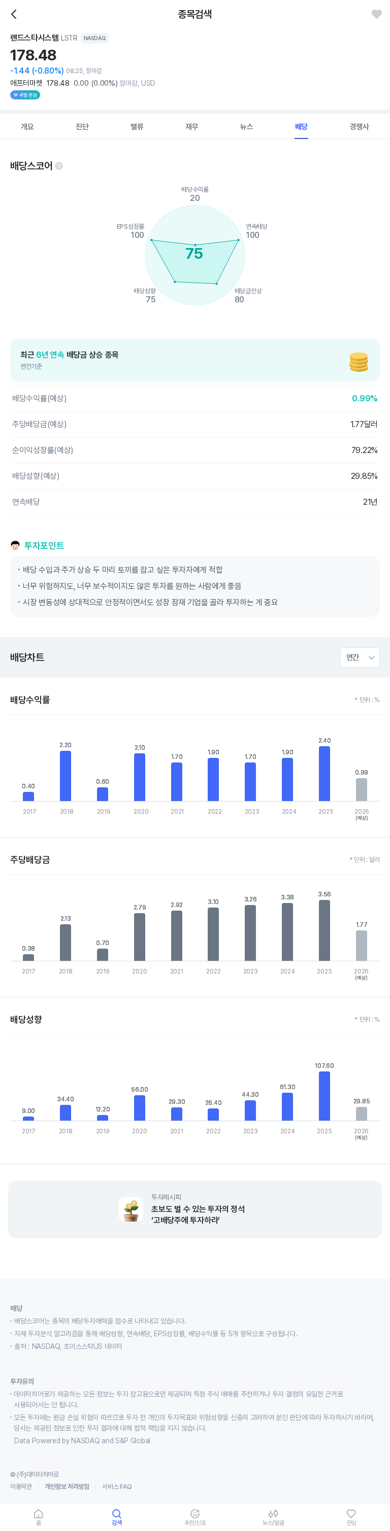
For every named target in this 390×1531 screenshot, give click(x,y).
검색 (117, 1522)
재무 (192, 126)
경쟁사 (359, 126)
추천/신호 (195, 1522)
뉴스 (246, 126)
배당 (301, 126)
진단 (82, 126)
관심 (352, 1522)
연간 (352, 657)
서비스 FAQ (117, 1486)
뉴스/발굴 (273, 1522)
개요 (27, 126)
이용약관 (21, 1486)
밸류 (137, 126)
